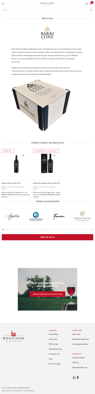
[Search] (91, 10)
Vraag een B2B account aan (47, 294)
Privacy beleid (29, 391)
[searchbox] (47, 10)
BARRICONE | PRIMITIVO (11, 183)
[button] (3, 229)
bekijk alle (47, 237)
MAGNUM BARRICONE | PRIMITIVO (46, 183)
